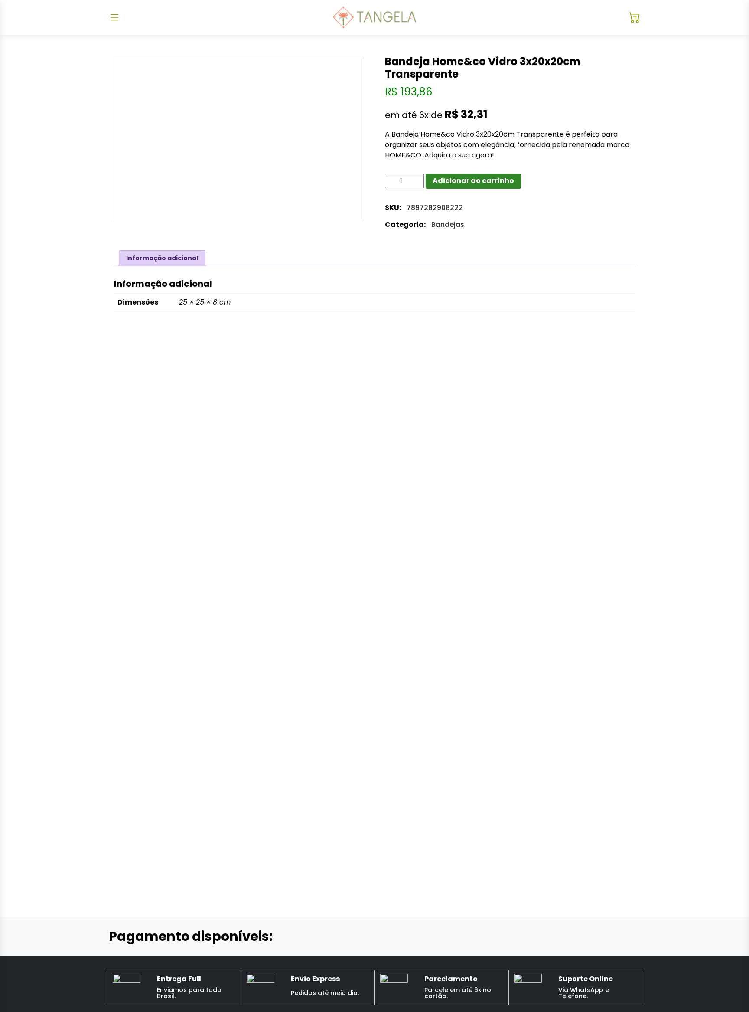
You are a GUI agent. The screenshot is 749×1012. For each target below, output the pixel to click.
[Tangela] (374, 17)
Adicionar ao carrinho (473, 181)
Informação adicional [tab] (162, 258)
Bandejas (447, 224)
